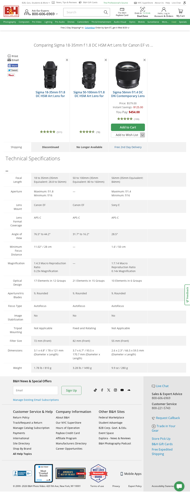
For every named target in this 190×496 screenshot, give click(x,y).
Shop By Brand (22, 448)
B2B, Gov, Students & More (35, 2)
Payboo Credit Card (68, 433)
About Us (159, 2)
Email (19, 390)
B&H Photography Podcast (115, 443)
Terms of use (97, 486)
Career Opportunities (69, 448)
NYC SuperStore (145, 2)
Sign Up (71, 390)
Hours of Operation (68, 428)
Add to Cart (128, 127)
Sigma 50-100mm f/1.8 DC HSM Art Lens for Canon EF (89, 96)
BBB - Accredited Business (22, 473)
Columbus (90, 27)
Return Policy (21, 417)
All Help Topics (22, 454)
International (21, 438)
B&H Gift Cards (162, 444)
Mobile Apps (133, 474)
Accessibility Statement (164, 486)
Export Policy (135, 486)
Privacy (116, 486)
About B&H (62, 417)
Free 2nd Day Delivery (128, 147)
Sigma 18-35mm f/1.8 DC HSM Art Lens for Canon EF (50, 96)
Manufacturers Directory (71, 443)
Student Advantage (110, 422)
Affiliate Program (66, 438)
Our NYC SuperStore (68, 422)
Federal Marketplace (111, 417)
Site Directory (21, 443)
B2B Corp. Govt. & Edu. (113, 428)
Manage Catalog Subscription (31, 428)
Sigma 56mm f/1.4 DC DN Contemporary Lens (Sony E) (128, 96)
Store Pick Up (161, 439)
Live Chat (176, 2)
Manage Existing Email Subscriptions (36, 399)
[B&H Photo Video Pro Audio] (13, 11)
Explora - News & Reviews (115, 438)
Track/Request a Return (27, 422)
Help (168, 2)
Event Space (106, 433)
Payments (19, 433)
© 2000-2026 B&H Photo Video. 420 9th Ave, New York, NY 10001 (47, 486)
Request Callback (168, 418)
